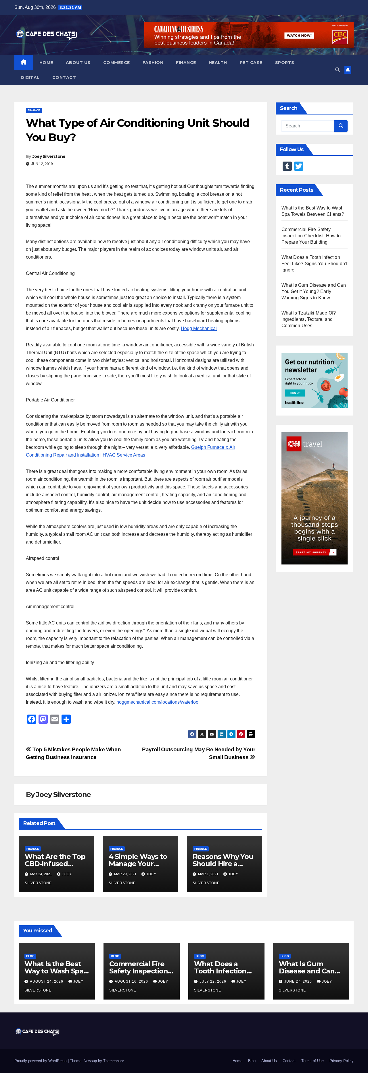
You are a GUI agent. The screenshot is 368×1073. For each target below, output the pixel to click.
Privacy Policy (341, 1061)
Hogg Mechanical (199, 328)
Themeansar (113, 1061)
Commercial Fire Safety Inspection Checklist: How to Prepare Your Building (311, 236)
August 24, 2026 (47, 981)
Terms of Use (312, 1061)
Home (46, 62)
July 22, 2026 (213, 981)
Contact (64, 77)
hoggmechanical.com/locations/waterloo (157, 702)
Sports (284, 62)
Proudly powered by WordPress (41, 1061)
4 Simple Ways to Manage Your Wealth (138, 863)
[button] (337, 69)
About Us (78, 62)
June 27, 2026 (298, 981)
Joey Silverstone (49, 156)
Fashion (153, 62)
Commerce (116, 62)
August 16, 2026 (132, 981)
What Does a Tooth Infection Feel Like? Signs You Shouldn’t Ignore (314, 263)
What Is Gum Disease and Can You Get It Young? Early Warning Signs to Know (313, 291)
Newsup (90, 1061)
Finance (186, 62)
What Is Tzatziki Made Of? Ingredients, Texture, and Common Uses (308, 319)
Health (218, 62)
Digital (30, 77)
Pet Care (251, 62)
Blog (30, 956)
